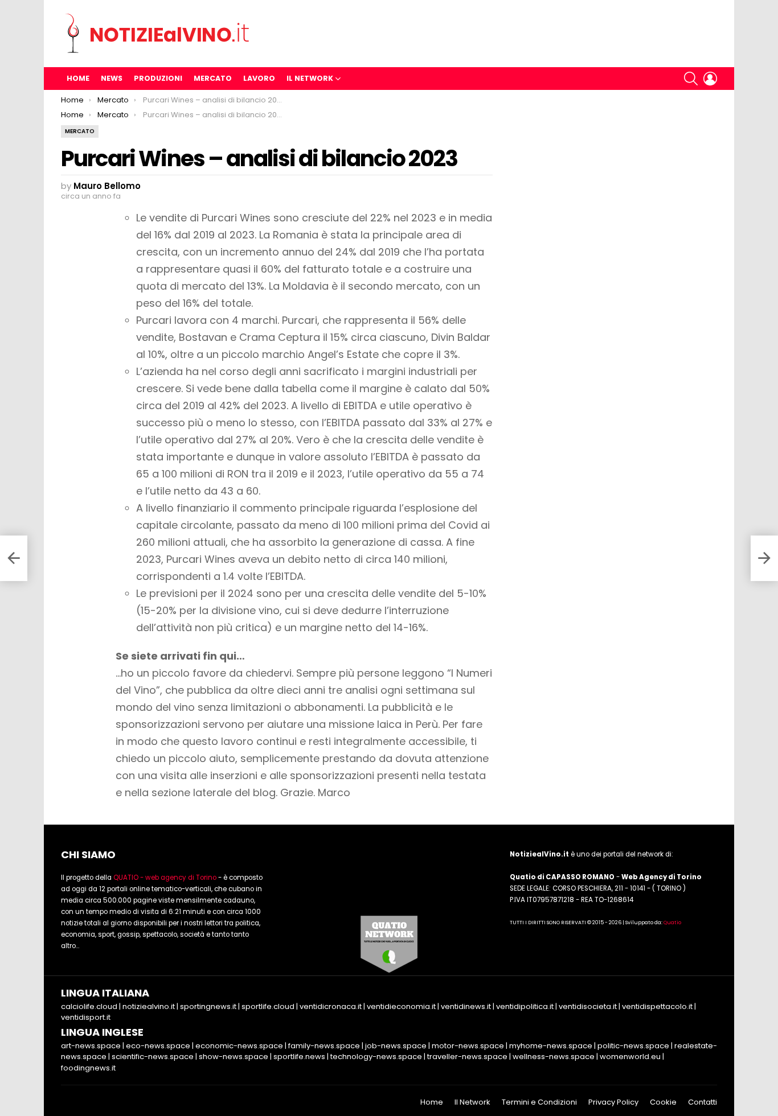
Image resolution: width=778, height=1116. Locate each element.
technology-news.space (376, 1056)
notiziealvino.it (148, 1006)
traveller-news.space (467, 1056)
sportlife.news (299, 1056)
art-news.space (91, 1045)
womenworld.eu (630, 1056)
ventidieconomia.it (401, 1006)
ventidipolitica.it (525, 1006)
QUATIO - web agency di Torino (164, 877)
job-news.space (396, 1045)
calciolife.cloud (89, 1006)
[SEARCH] (691, 78)
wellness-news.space (554, 1056)
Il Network (309, 78)
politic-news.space (633, 1045)
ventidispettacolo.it (657, 1006)
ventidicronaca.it (331, 1006)
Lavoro (259, 78)
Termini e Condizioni (539, 1102)
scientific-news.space (153, 1056)
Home (78, 78)
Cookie (663, 1102)
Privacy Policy (613, 1102)
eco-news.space (158, 1045)
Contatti (702, 1102)
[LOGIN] (710, 78)
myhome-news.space (550, 1045)
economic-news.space (239, 1045)
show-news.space (233, 1056)
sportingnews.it (208, 1006)
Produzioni (158, 78)
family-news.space (324, 1045)
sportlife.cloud (267, 1006)
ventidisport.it (85, 1017)
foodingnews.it (88, 1068)
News (111, 78)
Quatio (672, 922)
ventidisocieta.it (588, 1006)
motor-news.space (468, 1045)
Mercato (213, 78)
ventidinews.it (466, 1006)
